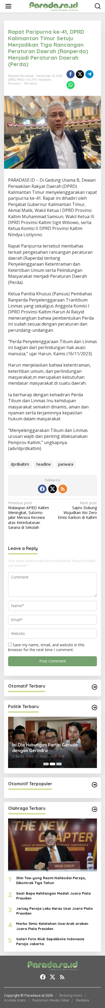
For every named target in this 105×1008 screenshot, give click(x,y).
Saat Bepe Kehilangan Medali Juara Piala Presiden (53, 895)
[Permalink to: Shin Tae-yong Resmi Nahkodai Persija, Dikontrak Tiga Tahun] (52, 844)
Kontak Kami (15, 1000)
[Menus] (8, 6)
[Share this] (70, 74)
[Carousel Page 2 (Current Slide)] (52, 764)
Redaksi (82, 1000)
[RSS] (62, 489)
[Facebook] (42, 489)
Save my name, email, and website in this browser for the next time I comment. (46, 647)
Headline (44, 80)
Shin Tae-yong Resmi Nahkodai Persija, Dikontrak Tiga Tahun (51, 880)
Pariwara (14, 83)
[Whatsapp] (70, 85)
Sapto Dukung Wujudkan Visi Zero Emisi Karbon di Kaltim (77, 510)
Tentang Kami (70, 995)
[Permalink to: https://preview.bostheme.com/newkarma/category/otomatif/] (94, 687)
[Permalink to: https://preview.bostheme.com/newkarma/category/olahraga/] (94, 809)
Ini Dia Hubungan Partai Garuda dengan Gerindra (45, 747)
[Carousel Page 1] (46, 764)
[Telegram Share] (89, 74)
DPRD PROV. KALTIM (22, 80)
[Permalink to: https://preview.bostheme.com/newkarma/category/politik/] (94, 707)
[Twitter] (52, 489)
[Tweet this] (80, 74)
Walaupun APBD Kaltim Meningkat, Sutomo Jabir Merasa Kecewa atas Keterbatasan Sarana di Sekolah (28, 515)
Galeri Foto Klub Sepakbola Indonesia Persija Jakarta (50, 941)
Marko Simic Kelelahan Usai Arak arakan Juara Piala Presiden (52, 926)
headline (43, 464)
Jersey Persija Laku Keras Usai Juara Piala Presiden (54, 910)
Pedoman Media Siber (50, 1000)
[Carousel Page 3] (59, 764)
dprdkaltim (20, 464)
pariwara (65, 464)
